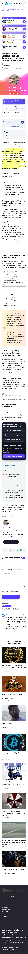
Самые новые (7, 605)
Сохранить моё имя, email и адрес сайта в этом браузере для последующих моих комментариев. (14, 592)
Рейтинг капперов (6, 919)
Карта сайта (5, 907)
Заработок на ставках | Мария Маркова (14, 840)
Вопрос (11, 569)
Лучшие (15, 605)
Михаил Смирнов (7, 723)
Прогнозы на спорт (11, 46)
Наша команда (5, 911)
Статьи (3, 924)
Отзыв (4, 569)
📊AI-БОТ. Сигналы (11, 20)
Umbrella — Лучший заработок (11, 811)
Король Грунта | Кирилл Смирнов (12, 694)
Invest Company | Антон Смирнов (12, 665)
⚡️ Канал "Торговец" (12, 28)
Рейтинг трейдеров (6, 921)
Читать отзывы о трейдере (15, 456)
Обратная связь (6, 909)
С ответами (16, 608)
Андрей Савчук (7, 65)
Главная (3, 9)
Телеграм (24, 21)
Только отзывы (7, 611)
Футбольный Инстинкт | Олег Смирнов (14, 782)
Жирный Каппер (10, 35)
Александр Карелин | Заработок (11, 752)
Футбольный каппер (12, 41)
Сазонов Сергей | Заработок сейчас (13, 869)
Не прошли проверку (11, 9)
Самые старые (7, 608)
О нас (3, 905)
